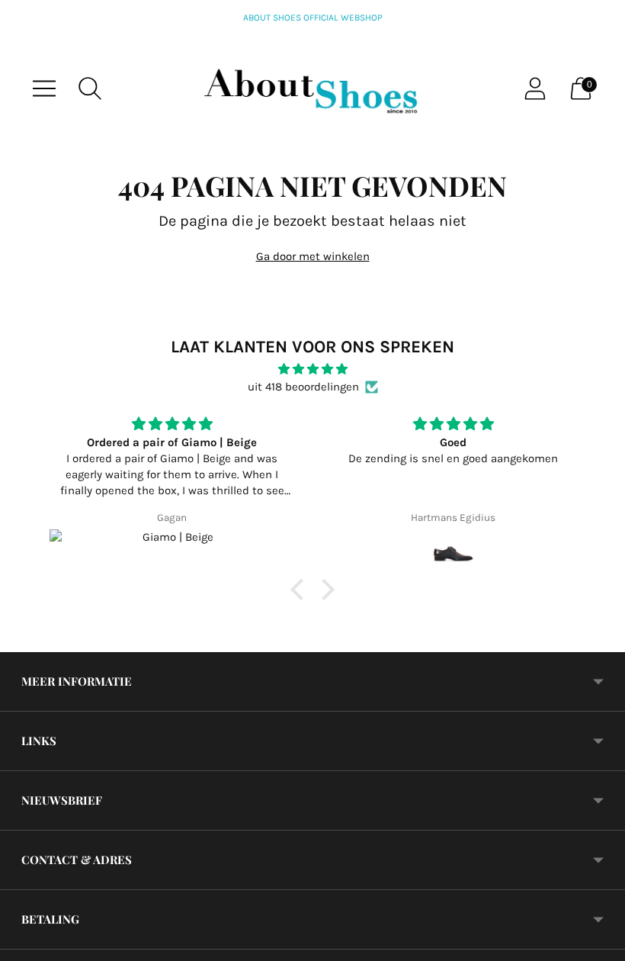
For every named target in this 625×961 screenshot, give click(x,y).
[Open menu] (44, 88)
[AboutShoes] (313, 88)
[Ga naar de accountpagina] (535, 88)
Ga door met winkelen (313, 256)
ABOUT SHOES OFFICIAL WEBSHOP (313, 17)
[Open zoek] (90, 88)
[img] (312, 369)
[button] (301, 589)
